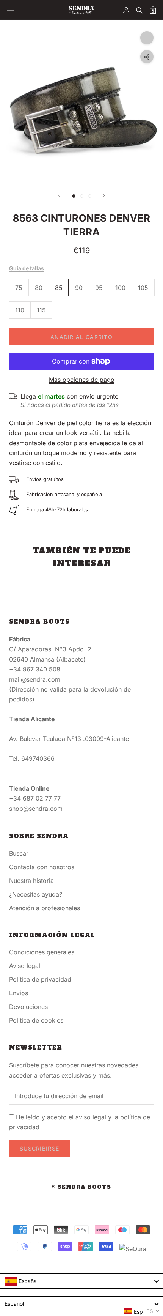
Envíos (18, 993)
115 (41, 310)
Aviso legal (24, 965)
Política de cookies (36, 1020)
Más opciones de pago (81, 379)
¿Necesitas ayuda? (35, 894)
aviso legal (90, 1117)
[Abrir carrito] (153, 10)
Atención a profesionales (44, 908)
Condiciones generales (41, 952)
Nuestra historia (31, 880)
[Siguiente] (104, 195)
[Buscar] (139, 9)
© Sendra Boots (81, 1187)
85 (59, 288)
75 (18, 288)
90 (79, 288)
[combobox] (81, 1281)
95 (99, 288)
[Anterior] (59, 195)
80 (38, 288)
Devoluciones (28, 1006)
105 (143, 288)
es (149, 1311)
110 (19, 310)
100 (120, 288)
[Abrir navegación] (10, 10)
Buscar (18, 853)
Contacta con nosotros (41, 867)
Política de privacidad (40, 979)
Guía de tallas (26, 268)
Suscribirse (39, 1148)
